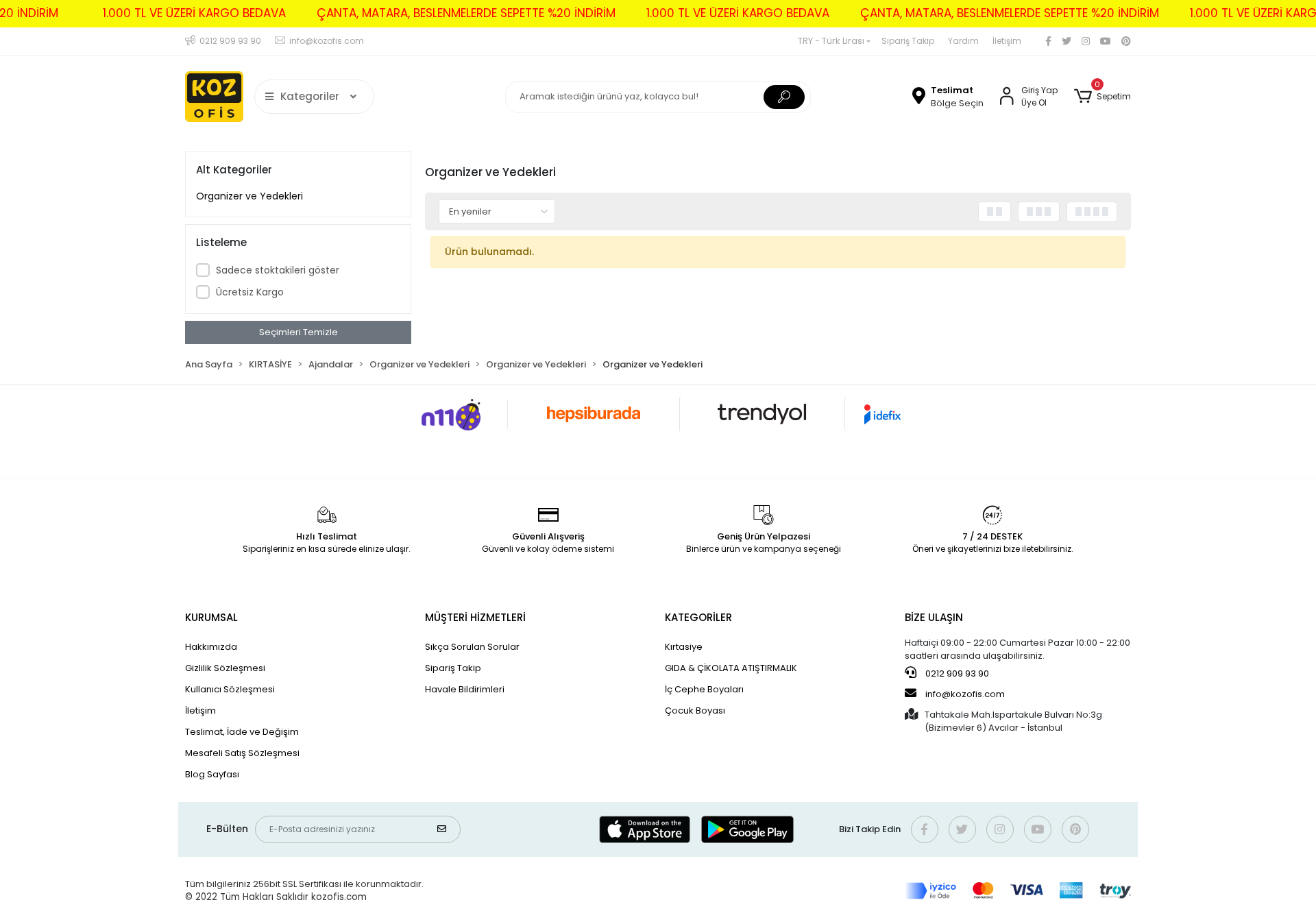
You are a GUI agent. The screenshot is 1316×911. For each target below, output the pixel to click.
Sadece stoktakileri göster (277, 270)
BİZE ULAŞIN (934, 617)
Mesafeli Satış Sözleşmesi (242, 753)
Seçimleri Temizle (298, 332)
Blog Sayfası (212, 774)
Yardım (963, 41)
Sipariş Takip (907, 41)
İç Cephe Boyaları (704, 689)
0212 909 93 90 (956, 673)
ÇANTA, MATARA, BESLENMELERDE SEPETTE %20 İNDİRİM (466, 13)
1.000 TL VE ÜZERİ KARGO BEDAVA (194, 13)
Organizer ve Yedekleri (249, 196)
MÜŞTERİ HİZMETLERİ (475, 617)
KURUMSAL (211, 617)
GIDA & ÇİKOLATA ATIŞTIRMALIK (731, 668)
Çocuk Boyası (695, 710)
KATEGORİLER (698, 617)
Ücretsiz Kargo (250, 292)
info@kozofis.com (965, 694)
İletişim (1006, 41)
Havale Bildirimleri (464, 689)
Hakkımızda (211, 646)
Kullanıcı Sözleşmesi (230, 689)
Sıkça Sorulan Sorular (472, 646)
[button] (1102, 96)
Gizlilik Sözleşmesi (225, 668)
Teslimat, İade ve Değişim (242, 731)
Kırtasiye (684, 646)
